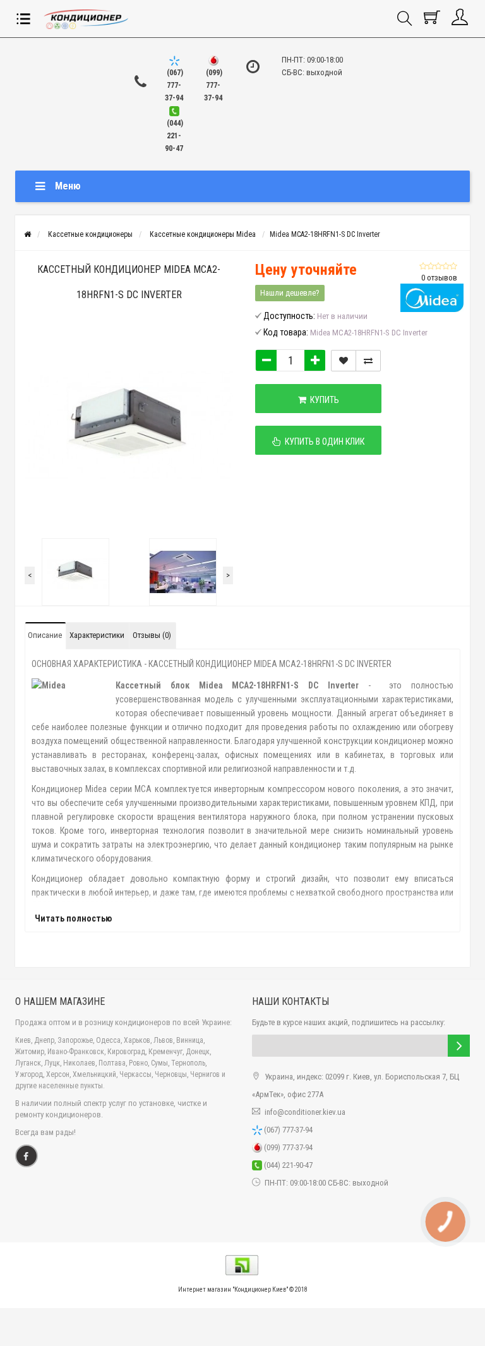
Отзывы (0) (152, 635)
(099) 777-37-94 (287, 1147)
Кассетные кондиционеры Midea (203, 234)
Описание (45, 635)
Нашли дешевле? (290, 292)
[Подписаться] (459, 1046)
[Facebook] (26, 1156)
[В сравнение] (368, 360)
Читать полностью (73, 918)
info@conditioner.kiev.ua (305, 1112)
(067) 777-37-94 (287, 1129)
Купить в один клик (322, 441)
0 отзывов (439, 277)
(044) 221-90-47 (287, 1165)
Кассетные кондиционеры (90, 234)
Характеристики (96, 635)
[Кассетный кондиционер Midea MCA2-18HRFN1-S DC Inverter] (75, 572)
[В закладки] (343, 360)
